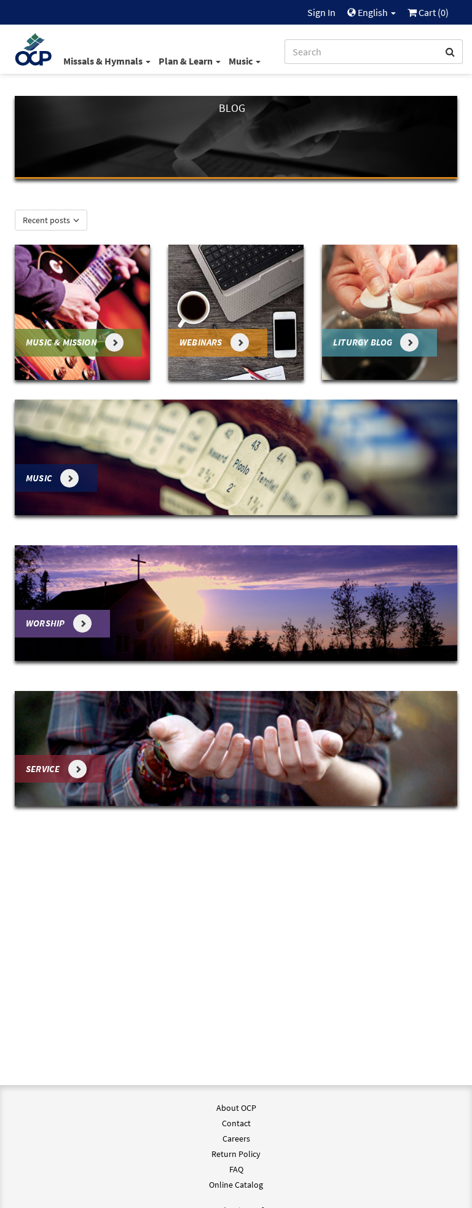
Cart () (433, 12)
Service (44, 769)
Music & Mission (62, 342)
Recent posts (47, 220)
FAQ (236, 1169)
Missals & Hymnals (103, 61)
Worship (46, 623)
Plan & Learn (186, 61)
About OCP (236, 1107)
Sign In (321, 12)
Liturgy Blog (363, 342)
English (373, 12)
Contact (236, 1123)
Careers (236, 1138)
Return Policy (236, 1153)
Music (241, 61)
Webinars (201, 342)
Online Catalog (236, 1184)
